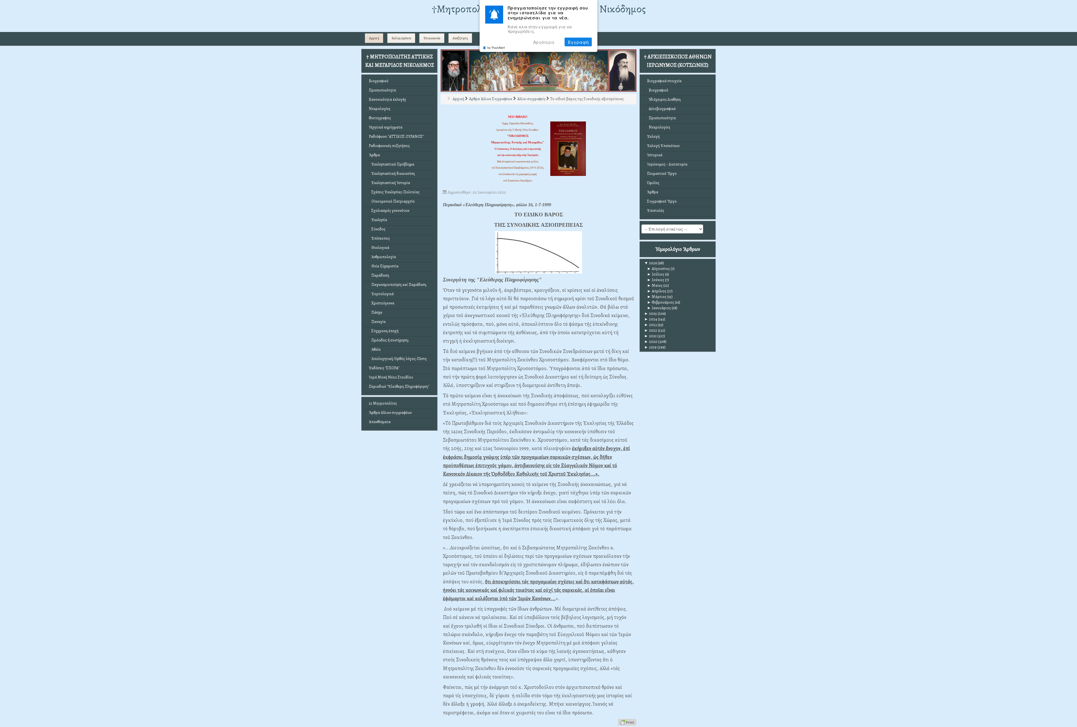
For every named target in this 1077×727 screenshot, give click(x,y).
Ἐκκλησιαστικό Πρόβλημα (391, 164)
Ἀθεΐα (375, 349)
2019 (650, 347)
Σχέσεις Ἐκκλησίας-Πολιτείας (394, 192)
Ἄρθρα (374, 155)
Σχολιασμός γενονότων (389, 210)
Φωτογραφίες (380, 118)
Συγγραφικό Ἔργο (662, 201)
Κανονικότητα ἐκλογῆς (387, 99)
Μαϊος (654, 285)
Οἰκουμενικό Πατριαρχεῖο (392, 201)
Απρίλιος (656, 291)
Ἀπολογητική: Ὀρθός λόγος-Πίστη (398, 358)
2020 (650, 341)
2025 (650, 313)
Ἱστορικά (654, 155)
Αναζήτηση (460, 38)
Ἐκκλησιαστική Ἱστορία (389, 182)
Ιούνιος (655, 280)
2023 (650, 324)
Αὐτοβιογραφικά (661, 108)
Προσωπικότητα (382, 90)
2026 (650, 263)
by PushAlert (496, 47)
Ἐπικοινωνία (432, 38)
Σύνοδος (377, 229)
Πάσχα (375, 312)
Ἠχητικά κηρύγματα (385, 127)
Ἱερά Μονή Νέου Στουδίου (391, 377)
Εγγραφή (578, 42)
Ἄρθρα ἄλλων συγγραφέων (390, 412)
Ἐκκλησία (378, 220)
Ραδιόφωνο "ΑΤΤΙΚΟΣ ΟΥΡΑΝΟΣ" (396, 136)
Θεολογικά (379, 247)
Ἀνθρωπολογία (382, 257)
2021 (650, 336)
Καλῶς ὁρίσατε (401, 38)
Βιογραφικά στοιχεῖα (664, 81)
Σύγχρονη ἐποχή (384, 331)
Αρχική (374, 38)
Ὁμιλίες (653, 182)
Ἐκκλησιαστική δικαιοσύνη (392, 173)
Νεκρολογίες (379, 108)
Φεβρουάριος (660, 302)
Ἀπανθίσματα (380, 422)
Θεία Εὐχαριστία (384, 266)
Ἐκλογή (653, 136)
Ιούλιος (655, 274)
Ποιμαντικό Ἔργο (662, 173)
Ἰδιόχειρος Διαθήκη (664, 99)
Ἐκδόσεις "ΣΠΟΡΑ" (384, 368)
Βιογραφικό (378, 81)
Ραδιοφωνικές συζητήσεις (389, 145)
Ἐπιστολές (655, 210)
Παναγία (377, 321)
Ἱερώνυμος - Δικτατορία (667, 164)
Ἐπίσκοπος (379, 238)
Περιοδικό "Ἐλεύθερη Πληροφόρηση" (399, 386)
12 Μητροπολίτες (383, 403)
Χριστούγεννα (381, 303)
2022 (650, 330)
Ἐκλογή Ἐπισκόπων (663, 145)
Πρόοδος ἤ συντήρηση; (389, 340)
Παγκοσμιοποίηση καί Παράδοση (397, 284)
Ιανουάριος (659, 308)
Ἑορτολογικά (381, 294)
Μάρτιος (656, 296)
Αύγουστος (658, 268)
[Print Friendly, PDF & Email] (627, 721)
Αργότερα (543, 42)
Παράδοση (379, 275)
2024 (650, 319)
